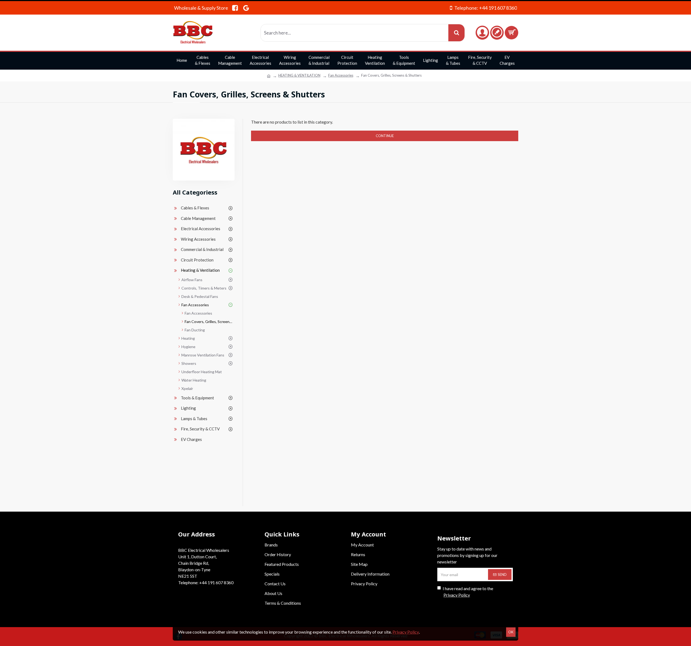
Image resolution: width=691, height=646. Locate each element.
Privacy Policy (405, 631)
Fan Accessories (340, 75)
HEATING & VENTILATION (299, 75)
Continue (385, 136)
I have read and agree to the (468, 591)
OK (510, 632)
